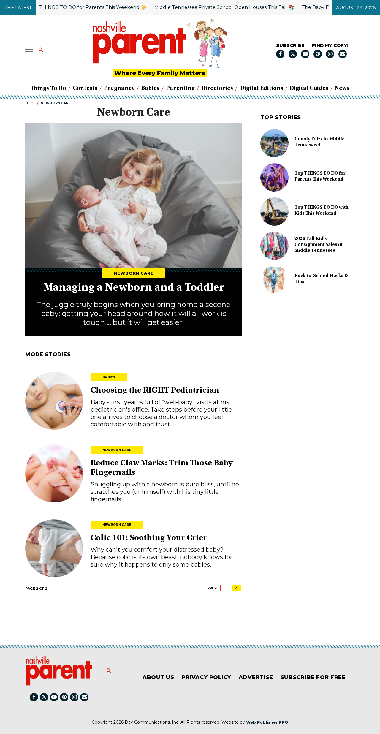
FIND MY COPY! (330, 45)
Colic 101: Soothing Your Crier (149, 538)
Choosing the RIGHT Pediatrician (155, 391)
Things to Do (48, 88)
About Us (158, 677)
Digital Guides (309, 88)
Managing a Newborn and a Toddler (133, 288)
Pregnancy (119, 88)
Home (30, 103)
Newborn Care (133, 273)
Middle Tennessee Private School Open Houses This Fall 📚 (211, 7)
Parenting (180, 88)
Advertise (256, 677)
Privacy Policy (206, 677)
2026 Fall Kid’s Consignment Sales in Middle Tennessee (318, 244)
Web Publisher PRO (267, 722)
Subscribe (290, 45)
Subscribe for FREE (313, 677)
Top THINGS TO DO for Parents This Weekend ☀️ (74, 7)
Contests (85, 88)
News (342, 88)
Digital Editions (261, 88)
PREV (212, 588)
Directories (217, 88)
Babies (150, 88)
